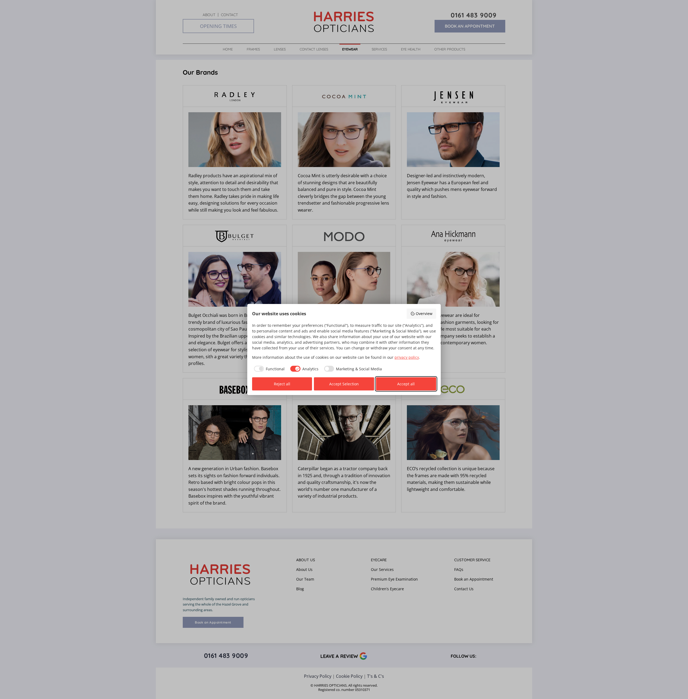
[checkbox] (268, 369)
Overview (424, 313)
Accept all (406, 383)
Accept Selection (344, 383)
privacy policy (407, 357)
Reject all (282, 383)
